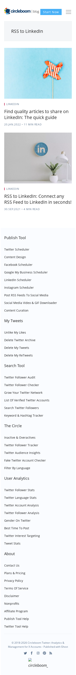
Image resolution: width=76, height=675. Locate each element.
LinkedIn (12, 104)
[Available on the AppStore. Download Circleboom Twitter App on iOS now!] (38, 663)
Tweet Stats (12, 543)
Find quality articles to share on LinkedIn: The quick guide (36, 114)
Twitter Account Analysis (21, 505)
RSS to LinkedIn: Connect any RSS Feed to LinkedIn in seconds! (38, 199)
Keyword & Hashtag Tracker (23, 415)
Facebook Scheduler (18, 265)
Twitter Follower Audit (19, 377)
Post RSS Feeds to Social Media (26, 295)
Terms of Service (16, 588)
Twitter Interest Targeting (22, 536)
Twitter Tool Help (16, 626)
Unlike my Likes (15, 332)
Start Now (51, 12)
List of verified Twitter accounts (26, 400)
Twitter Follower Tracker (21, 445)
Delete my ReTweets (18, 355)
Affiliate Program (16, 611)
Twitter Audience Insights (22, 453)
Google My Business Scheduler (26, 272)
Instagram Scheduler (19, 288)
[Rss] (50, 653)
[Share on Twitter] (55, 105)
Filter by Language (17, 468)
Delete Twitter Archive (19, 340)
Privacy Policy (13, 581)
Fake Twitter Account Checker (25, 460)
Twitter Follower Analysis (21, 513)
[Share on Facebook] (60, 105)
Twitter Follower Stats (19, 490)
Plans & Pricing (14, 573)
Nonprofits (11, 604)
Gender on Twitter (17, 520)
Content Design (15, 257)
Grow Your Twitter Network (23, 393)
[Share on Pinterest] (70, 105)
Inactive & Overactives (19, 437)
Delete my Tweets (16, 348)
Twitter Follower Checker (21, 385)
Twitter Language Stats (20, 498)
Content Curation (16, 310)
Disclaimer (11, 596)
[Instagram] (38, 653)
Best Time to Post (16, 528)
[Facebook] (31, 653)
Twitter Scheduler (16, 249)
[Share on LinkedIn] (65, 105)
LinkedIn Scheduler (17, 280)
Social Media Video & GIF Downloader (30, 303)
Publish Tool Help (16, 619)
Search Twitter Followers (21, 408)
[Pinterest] (44, 653)
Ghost (64, 647)
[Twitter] (25, 653)
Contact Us (11, 565)
